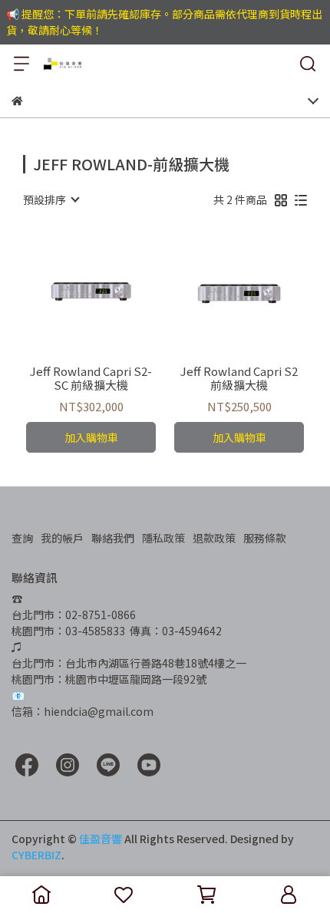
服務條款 (264, 537)
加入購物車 (91, 437)
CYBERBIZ (36, 854)
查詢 (22, 537)
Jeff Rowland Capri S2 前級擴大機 (239, 378)
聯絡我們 (112, 537)
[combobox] (50, 199)
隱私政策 (163, 537)
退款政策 (214, 537)
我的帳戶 (62, 537)
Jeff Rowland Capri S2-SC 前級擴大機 (91, 378)
